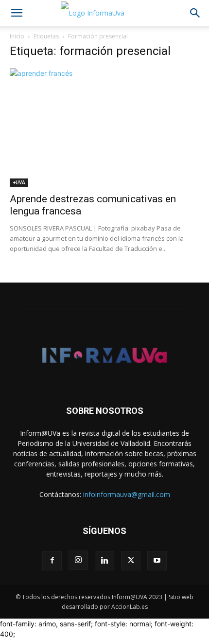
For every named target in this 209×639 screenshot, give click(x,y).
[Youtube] (157, 560)
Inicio (17, 36)
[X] (130, 560)
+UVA (19, 182)
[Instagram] (78, 560)
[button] (16, 13)
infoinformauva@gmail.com (126, 494)
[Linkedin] (104, 560)
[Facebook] (52, 560)
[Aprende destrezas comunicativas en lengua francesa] (104, 127)
